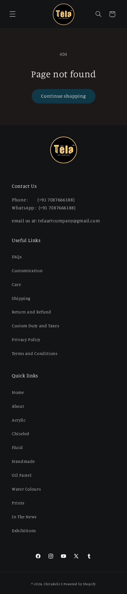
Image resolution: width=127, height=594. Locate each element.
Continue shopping (63, 96)
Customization (27, 270)
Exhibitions (24, 530)
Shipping (21, 298)
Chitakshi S (53, 584)
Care (16, 284)
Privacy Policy (26, 339)
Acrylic (18, 419)
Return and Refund (31, 311)
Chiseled (21, 433)
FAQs (17, 256)
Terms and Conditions (35, 353)
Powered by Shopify (80, 584)
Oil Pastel (21, 475)
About (18, 406)
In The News (24, 516)
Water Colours (26, 488)
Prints (18, 502)
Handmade (23, 461)
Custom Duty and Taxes (35, 325)
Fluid (17, 447)
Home (18, 392)
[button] (12, 14)
